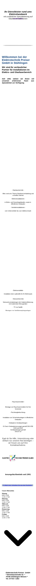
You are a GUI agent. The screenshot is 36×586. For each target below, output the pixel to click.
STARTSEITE (18, 18)
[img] (18, 35)
